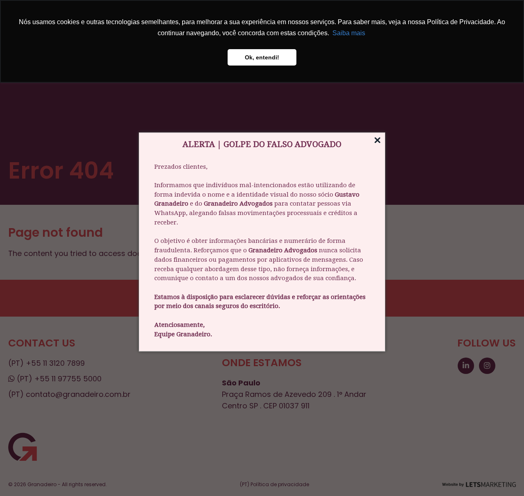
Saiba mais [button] (348, 32)
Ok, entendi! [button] (262, 57)
